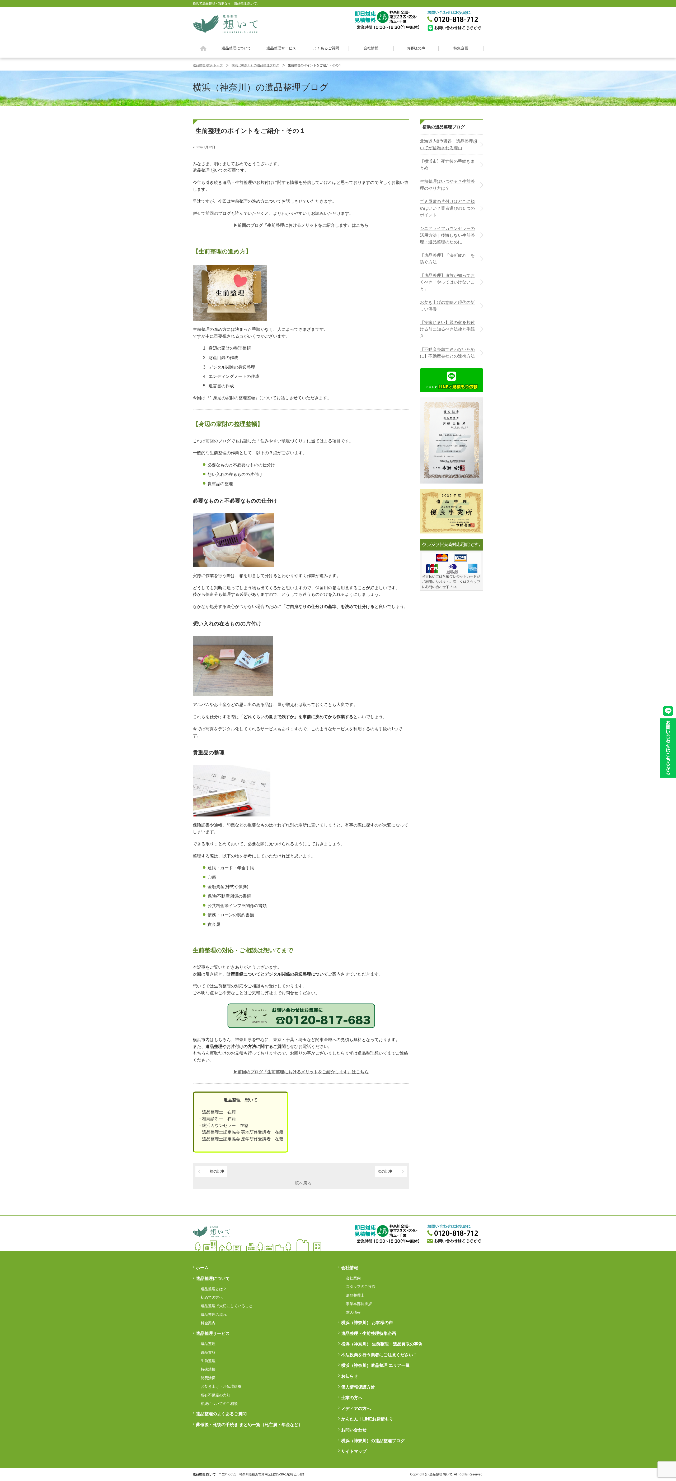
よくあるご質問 (326, 48)
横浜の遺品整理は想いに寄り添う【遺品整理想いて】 (225, 23)
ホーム (203, 48)
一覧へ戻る (301, 1183)
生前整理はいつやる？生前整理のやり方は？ (447, 185)
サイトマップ (354, 1451)
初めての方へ (212, 1297)
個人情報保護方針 (358, 1387)
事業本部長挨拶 (359, 1304)
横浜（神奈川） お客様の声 (367, 1322)
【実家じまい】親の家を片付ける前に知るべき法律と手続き (447, 329)
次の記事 (385, 1171)
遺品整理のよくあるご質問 (221, 1414)
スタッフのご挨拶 (360, 1286)
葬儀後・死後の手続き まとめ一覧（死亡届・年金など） (249, 1424)
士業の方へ (351, 1397)
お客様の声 (416, 48)
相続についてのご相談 (219, 1403)
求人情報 (353, 1312)
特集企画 (460, 48)
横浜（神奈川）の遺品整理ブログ (255, 65)
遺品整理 (208, 1343)
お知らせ (349, 1376)
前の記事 (217, 1171)
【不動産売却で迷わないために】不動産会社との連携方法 (447, 353)
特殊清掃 (208, 1369)
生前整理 (208, 1361)
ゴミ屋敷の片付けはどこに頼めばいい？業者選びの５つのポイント (447, 208)
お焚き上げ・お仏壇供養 (221, 1386)
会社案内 (353, 1278)
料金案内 (208, 1323)
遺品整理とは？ (214, 1289)
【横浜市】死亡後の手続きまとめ (447, 164)
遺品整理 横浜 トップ (208, 65)
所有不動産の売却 (215, 1395)
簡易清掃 (208, 1378)
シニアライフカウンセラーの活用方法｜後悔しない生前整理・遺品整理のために (447, 235)
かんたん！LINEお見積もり (367, 1419)
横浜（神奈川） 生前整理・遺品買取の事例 (381, 1344)
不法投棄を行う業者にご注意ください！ (379, 1355)
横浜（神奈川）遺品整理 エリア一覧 (375, 1365)
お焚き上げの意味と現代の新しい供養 (447, 306)
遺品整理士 (355, 1295)
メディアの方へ (356, 1408)
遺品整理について (236, 48)
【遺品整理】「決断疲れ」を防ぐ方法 (447, 258)
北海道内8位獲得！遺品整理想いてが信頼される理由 (448, 144)
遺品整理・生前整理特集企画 (368, 1333)
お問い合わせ (354, 1430)
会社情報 (371, 48)
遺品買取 (208, 1352)
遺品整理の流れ (214, 1314)
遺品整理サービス (281, 48)
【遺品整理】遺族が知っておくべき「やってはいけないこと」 (447, 282)
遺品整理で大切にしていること (226, 1306)
